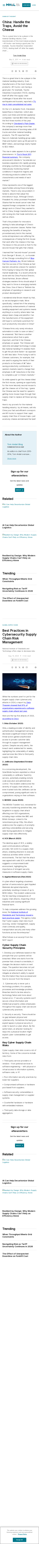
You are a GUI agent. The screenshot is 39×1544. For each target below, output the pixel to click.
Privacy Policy (22, 1534)
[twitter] (19, 71)
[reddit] (23, 71)
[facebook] (12, 71)
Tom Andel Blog (19, 55)
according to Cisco (10, 719)
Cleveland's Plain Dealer (24, 123)
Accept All (19, 1540)
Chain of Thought (9, 16)
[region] (19, 1535)
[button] (3, 5)
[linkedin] (16, 71)
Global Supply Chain (10, 625)
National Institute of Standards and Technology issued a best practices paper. (17, 915)
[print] (36, 71)
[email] (27, 71)
